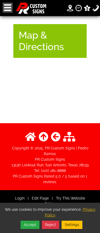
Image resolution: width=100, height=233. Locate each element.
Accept (30, 225)
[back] (55, 137)
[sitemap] (69, 137)
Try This (63, 198)
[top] (43, 137)
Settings (72, 225)
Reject (50, 225)
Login (20, 198)
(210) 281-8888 (53, 170)
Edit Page (41, 198)
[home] (30, 137)
